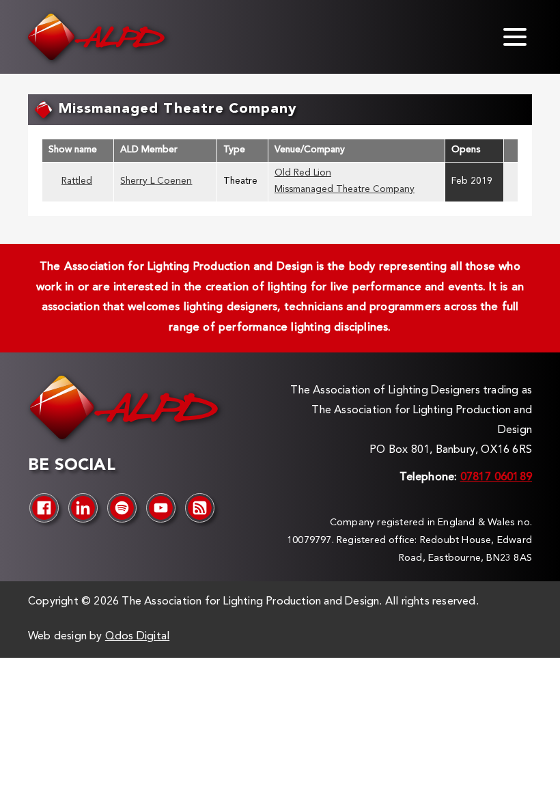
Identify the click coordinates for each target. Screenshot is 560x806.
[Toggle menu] (515, 37)
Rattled (76, 181)
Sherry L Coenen (156, 181)
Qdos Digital (137, 636)
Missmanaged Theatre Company (345, 189)
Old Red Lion (303, 173)
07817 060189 (496, 477)
